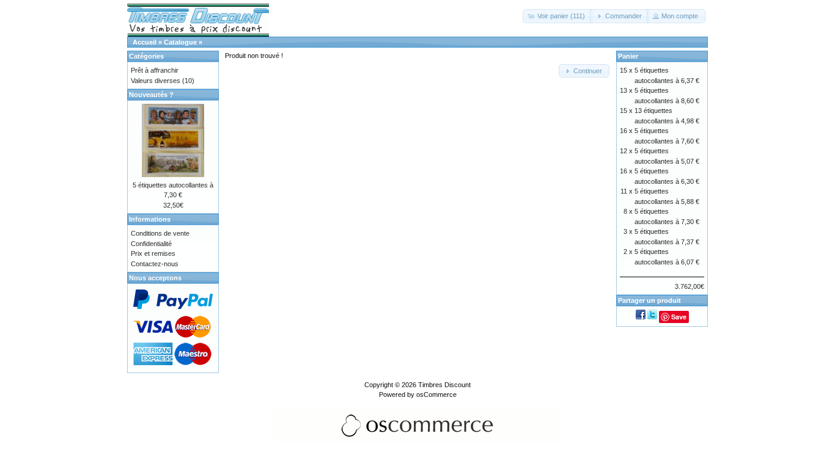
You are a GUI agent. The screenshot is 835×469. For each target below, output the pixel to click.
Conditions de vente (160, 233)
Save (678, 316)
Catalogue (180, 42)
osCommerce (436, 394)
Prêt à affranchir (154, 70)
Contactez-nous (154, 263)
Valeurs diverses (155, 80)
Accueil (144, 42)
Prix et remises (153, 253)
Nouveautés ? (151, 94)
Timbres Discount (444, 384)
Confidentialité (151, 243)
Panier (628, 56)
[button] (557, 16)
